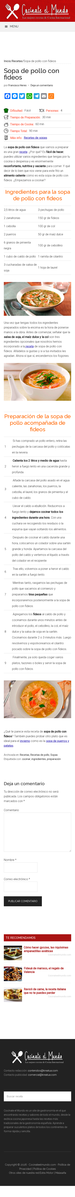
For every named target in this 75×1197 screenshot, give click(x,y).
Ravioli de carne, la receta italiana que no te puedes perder (45, 991)
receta (23, 152)
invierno (25, 741)
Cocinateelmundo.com (37, 11)
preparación (54, 759)
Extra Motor (46, 1172)
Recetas (24, 754)
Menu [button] (14, 26)
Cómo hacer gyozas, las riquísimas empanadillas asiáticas (46, 949)
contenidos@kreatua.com (43, 1070)
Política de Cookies (44, 1168)
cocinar (26, 759)
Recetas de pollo (39, 754)
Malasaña (60, 1172)
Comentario (11, 810)
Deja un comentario (42, 85)
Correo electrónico (17, 879)
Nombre (10, 860)
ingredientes (38, 759)
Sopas (54, 754)
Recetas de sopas (35, 137)
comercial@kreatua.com (42, 1074)
